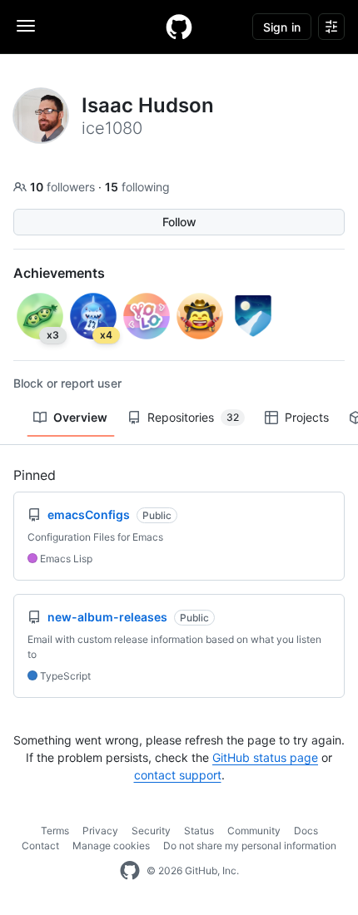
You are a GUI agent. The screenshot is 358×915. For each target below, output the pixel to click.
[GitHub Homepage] (130, 871)
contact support (177, 775)
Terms (55, 830)
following (137, 187)
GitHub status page (265, 757)
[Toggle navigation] (25, 25)
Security (151, 830)
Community (254, 830)
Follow (179, 222)
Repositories (193, 417)
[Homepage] (179, 26)
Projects (307, 417)
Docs (306, 830)
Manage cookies (111, 845)
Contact (40, 845)
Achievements (59, 273)
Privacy (100, 830)
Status (199, 830)
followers (64, 187)
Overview (80, 417)
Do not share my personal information (249, 845)
